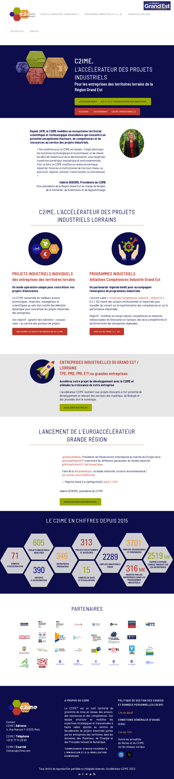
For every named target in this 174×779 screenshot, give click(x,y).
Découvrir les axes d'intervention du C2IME (39, 331)
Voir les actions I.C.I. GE (107, 331)
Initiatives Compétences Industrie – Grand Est (135, 298)
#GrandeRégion (83, 471)
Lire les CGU (125, 732)
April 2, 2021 (111, 482)
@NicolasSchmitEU (73, 464)
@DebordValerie (72, 457)
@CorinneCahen (94, 464)
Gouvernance (101, 111)
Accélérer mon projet (91, 101)
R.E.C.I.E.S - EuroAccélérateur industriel (124, 101)
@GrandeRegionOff (73, 460)
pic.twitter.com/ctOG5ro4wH (78, 475)
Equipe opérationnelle (124, 111)
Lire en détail (125, 712)
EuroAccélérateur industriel (80, 502)
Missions (84, 111)
